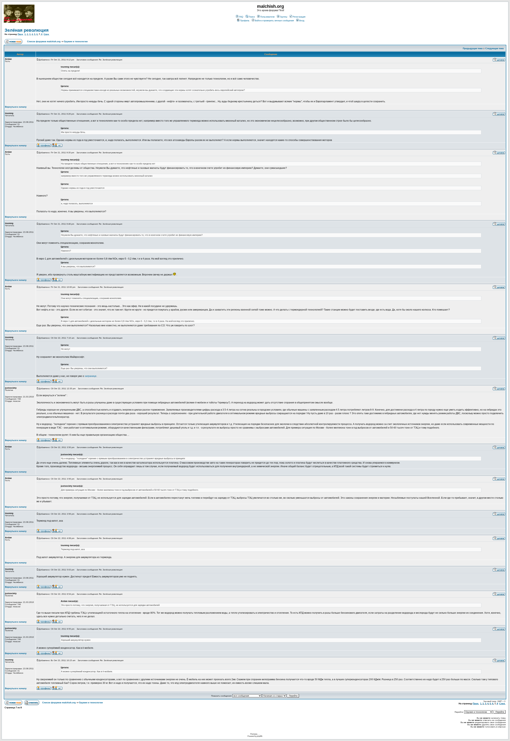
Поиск (252, 17)
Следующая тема (494, 48)
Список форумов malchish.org (44, 41)
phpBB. (260, 736)
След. (46, 34)
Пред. (20, 34)
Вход (301, 20)
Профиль (244, 20)
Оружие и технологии (76, 41)
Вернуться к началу (15, 107)
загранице (90, 376)
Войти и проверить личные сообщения (274, 20)
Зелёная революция (27, 30)
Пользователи (267, 17)
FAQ (241, 17)
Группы (283, 17)
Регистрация (299, 17)
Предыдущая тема (473, 48)
